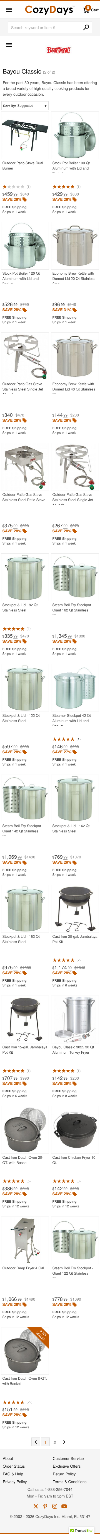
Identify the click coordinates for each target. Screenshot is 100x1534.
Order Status (14, 1466)
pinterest (45, 1506)
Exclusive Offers (67, 1466)
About (8, 1458)
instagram (54, 1506)
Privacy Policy (15, 1481)
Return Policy (64, 1473)
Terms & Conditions (70, 1481)
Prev (35, 1441)
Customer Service (68, 1458)
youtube (64, 1506)
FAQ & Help (13, 1473)
